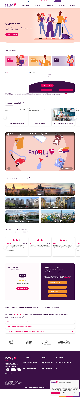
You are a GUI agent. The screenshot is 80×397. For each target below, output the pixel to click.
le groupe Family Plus (19, 314)
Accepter (55, 392)
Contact (72, 5)
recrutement (67, 277)
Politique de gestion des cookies (59, 394)
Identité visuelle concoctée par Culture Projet (34, 387)
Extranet (43, 1)
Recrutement (50, 5)
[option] (17, 117)
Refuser (64, 392)
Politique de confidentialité (70, 394)
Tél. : (49, 1)
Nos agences (37, 5)
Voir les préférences (74, 392)
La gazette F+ (27, 357)
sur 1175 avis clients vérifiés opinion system (22, 283)
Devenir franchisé (58, 1)
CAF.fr (66, 93)
